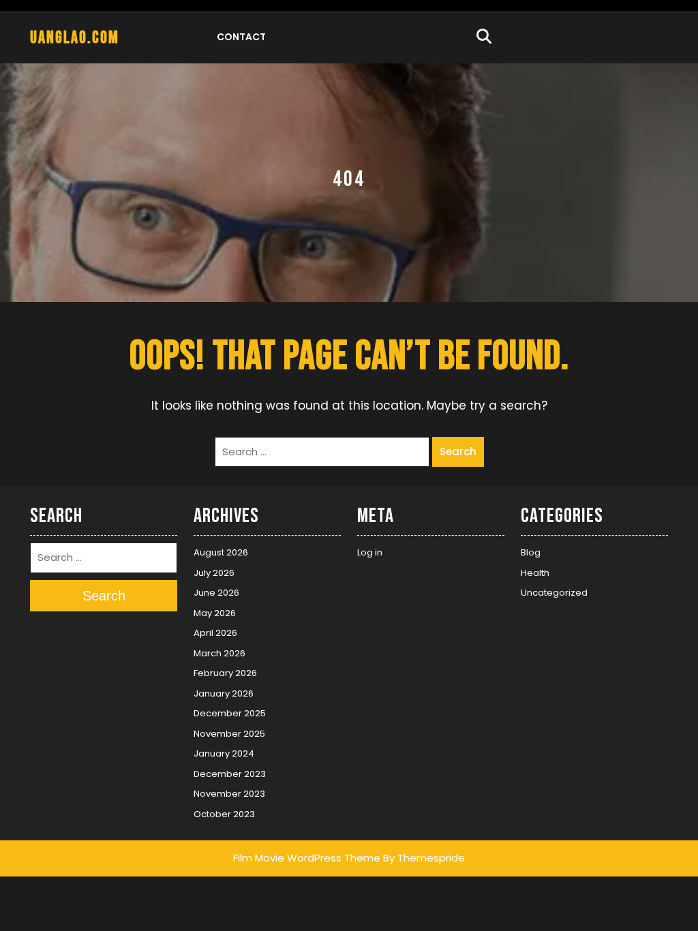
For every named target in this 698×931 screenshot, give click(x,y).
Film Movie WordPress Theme (306, 858)
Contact (241, 37)
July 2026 (214, 572)
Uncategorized (554, 592)
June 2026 (216, 592)
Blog (531, 552)
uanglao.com (74, 37)
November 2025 (229, 733)
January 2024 (224, 753)
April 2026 (215, 632)
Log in (369, 552)
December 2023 (230, 773)
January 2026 (224, 693)
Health (535, 572)
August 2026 (221, 552)
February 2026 (225, 673)
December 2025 (230, 713)
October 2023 (224, 814)
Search (458, 451)
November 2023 (229, 793)
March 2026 (219, 653)
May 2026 (215, 613)
